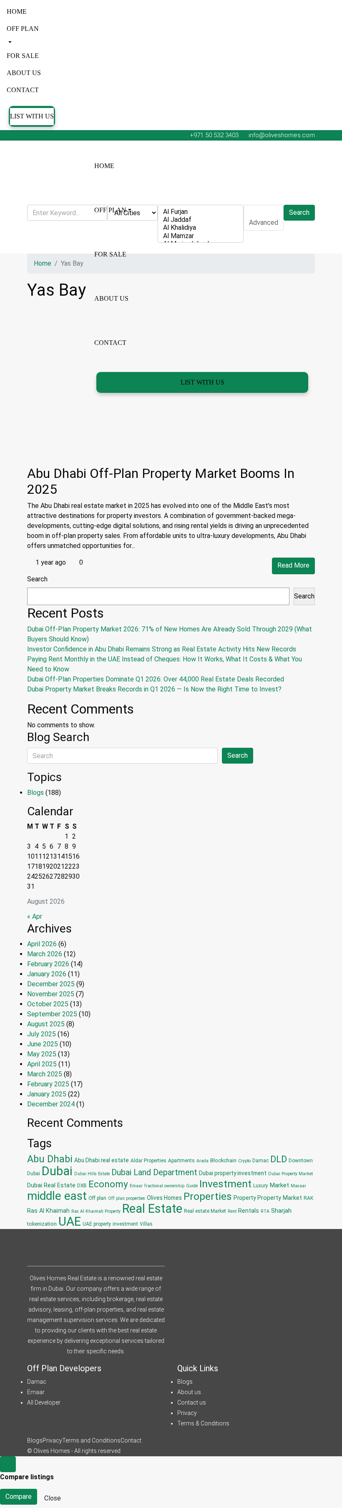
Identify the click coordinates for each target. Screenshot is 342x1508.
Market (279, 1185)
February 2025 (48, 1084)
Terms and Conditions (91, 1440)
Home (17, 11)
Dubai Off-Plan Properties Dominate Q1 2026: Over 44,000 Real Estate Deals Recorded (155, 679)
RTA (265, 1211)
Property (245, 1197)
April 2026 (42, 944)
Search (37, 579)
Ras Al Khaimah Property (96, 1211)
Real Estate (152, 1208)
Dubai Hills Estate (92, 1173)
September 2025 (52, 1014)
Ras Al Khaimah (48, 1210)
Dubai (57, 1171)
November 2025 (50, 994)
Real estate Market (205, 1211)
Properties (208, 1196)
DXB (82, 1186)
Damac (260, 1161)
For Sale (23, 55)
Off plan (23, 28)
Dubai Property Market (290, 1173)
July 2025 (41, 1034)
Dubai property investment (233, 1173)
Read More (293, 565)
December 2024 (51, 1104)
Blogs (35, 793)
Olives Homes (164, 1197)
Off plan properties (126, 1198)
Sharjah (281, 1210)
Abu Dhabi (50, 1159)
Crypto (244, 1161)
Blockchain (223, 1160)
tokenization (42, 1224)
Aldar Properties (148, 1161)
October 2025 (47, 1004)
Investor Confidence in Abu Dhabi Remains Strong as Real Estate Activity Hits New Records (161, 649)
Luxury (260, 1186)
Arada (202, 1161)
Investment (225, 1184)
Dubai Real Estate (51, 1185)
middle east (57, 1196)
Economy (108, 1184)
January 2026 (46, 974)
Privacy (187, 1413)
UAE (69, 1221)
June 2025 (42, 1044)
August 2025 (46, 1024)
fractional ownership (164, 1186)
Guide (192, 1186)
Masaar (298, 1186)
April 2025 (42, 1064)
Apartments (181, 1161)
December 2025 (51, 984)
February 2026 (48, 964)
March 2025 (44, 1074)
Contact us (191, 1402)
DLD (278, 1159)
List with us (32, 116)
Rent (232, 1211)
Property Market (279, 1197)
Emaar (136, 1186)
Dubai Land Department (154, 1172)
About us (24, 72)
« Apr (34, 916)
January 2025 (46, 1094)
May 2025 (41, 1054)
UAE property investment (110, 1224)
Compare (18, 1496)
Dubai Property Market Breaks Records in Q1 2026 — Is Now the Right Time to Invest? (154, 689)
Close (52, 1498)
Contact (23, 89)
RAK (308, 1198)
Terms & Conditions (203, 1423)
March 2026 (44, 954)
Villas (146, 1224)
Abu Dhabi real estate (101, 1160)
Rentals (248, 1210)
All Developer (43, 1402)
